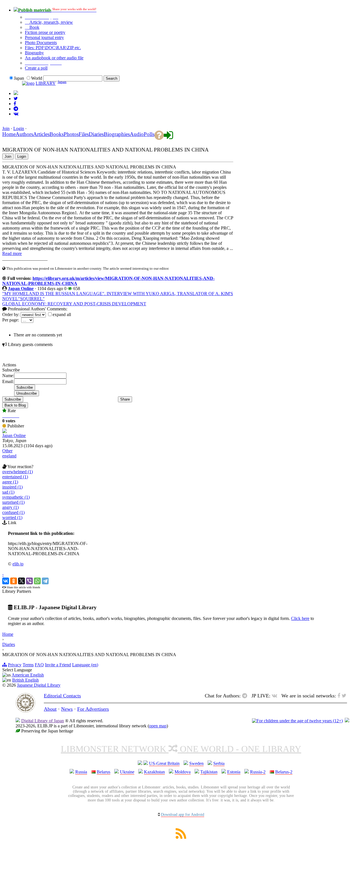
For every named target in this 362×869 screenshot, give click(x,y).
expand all (62, 314)
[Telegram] (45, 581)
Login (18, 128)
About (50, 709)
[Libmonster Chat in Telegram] (246, 696)
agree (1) (10, 481)
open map (158, 725)
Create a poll (36, 68)
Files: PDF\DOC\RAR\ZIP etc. (53, 47)
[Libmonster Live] (16, 113)
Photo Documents (41, 42)
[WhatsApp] (37, 581)
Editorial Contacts (62, 696)
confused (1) (13, 512)
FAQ (39, 664)
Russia (81, 771)
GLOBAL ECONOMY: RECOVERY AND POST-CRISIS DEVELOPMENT (74, 303)
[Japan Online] (4, 431)
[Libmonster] (25, 711)
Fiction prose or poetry (45, 32)
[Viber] (29, 581)
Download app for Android (182, 814)
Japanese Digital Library (39, 685)
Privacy (14, 664)
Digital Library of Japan (42, 720)
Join (6, 128)
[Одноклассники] (13, 581)
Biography (34, 52)
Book (33, 27)
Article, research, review (50, 22)
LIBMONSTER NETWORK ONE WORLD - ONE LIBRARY (181, 749)
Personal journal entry (44, 37)
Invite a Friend (58, 664)
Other (7, 450)
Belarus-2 (283, 771)
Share (125, 399)
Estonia (233, 771)
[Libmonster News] (16, 98)
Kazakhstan (154, 771)
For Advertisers (93, 709)
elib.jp (17, 563)
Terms (28, 664)
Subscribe (13, 399)
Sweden (196, 763)
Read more (12, 253)
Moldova (182, 771)
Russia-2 (258, 771)
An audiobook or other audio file (54, 57)
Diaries (8, 644)
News (67, 709)
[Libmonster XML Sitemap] (181, 837)
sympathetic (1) (16, 497)
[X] (21, 581)
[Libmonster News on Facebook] (15, 103)
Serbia (219, 763)
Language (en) (85, 664)
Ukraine (127, 771)
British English (25, 680)
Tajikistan (208, 771)
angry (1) (10, 507)
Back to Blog (15, 405)
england (9, 455)
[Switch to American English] (16, 93)
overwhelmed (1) (17, 471)
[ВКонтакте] (5, 581)
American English (28, 675)
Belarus (103, 771)
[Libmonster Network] (297, 720)
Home (7, 634)
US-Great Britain (164, 763)
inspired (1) (12, 487)
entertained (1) (15, 476)
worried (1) (12, 517)
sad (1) (8, 492)
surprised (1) (13, 502)
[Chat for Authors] (16, 108)
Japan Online (21, 288)
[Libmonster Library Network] (347, 720)
